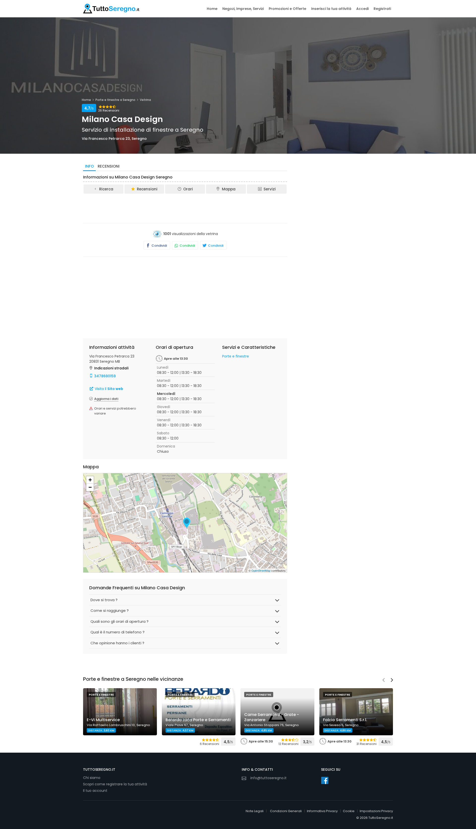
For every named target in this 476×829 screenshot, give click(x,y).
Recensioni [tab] (108, 166)
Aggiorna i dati (106, 398)
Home (212, 8)
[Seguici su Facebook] (324, 780)
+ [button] (90, 480)
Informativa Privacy (322, 811)
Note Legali (255, 811)
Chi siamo (91, 777)
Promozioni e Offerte (287, 8)
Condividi (159, 245)
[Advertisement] (185, 208)
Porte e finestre (235, 356)
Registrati (382, 8)
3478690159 (105, 376)
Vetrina (145, 100)
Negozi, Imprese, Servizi (243, 8)
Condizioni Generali (286, 811)
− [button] (90, 487)
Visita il (108, 388)
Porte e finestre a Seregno (115, 100)
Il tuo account (95, 790)
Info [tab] (89, 166)
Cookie (349, 811)
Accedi (362, 8)
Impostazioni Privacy (376, 811)
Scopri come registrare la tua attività (115, 784)
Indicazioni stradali (111, 368)
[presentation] (383, 680)
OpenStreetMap (260, 570)
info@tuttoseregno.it (268, 777)
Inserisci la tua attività (331, 8)
